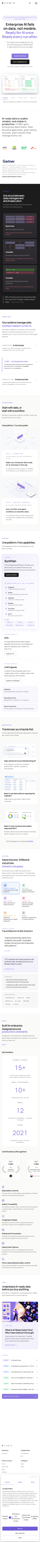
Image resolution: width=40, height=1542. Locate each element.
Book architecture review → (27, 1432)
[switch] (22, 1517)
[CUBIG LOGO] (8, 3)
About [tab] (33, 1482)
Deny (20, 1538)
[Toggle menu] (36, 3)
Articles (4, 1472)
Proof (3, 1464)
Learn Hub (5, 1466)
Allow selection (20, 1533)
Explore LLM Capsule (12, 681)
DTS (22, 1456)
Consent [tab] (7, 1482)
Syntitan (30, 841)
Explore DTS (10, 654)
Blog (3, 1469)
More (4, 1044)
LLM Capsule (24, 1453)
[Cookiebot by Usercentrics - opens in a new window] (29, 1477)
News (22, 1466)
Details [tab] (20, 1482)
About (22, 1464)
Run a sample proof (20, 62)
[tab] (5, 97)
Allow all (20, 1528)
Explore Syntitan (20, 56)
